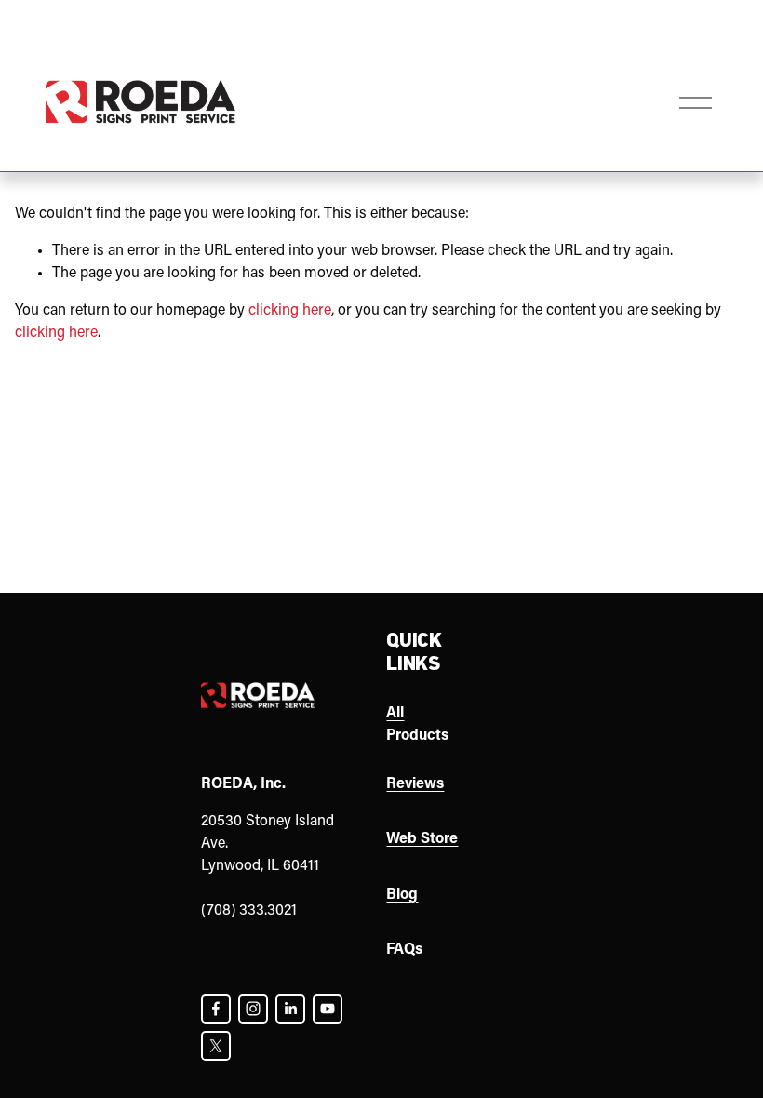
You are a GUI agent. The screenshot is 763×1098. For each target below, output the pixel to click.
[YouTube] (327, 1009)
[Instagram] (253, 1009)
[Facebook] (216, 1009)
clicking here (289, 310)
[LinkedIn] (290, 1009)
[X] (216, 1046)
